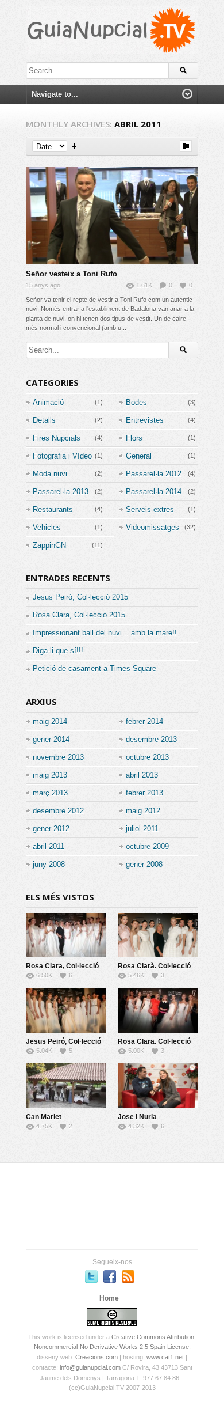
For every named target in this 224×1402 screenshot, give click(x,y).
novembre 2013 (58, 757)
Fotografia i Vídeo (62, 456)
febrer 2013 (144, 793)
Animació (48, 402)
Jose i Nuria (137, 1117)
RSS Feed (128, 1276)
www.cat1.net (165, 1357)
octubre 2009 (147, 846)
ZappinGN (49, 545)
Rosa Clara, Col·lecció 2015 (79, 615)
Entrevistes (145, 420)
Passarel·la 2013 (60, 491)
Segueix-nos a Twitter (91, 1276)
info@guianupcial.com (90, 1367)
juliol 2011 (142, 828)
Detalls (44, 420)
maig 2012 (143, 810)
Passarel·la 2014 (153, 491)
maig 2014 (50, 721)
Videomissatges (152, 527)
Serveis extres (150, 509)
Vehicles (47, 527)
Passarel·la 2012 (153, 473)
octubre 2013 (147, 757)
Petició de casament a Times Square (94, 668)
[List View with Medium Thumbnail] (186, 146)
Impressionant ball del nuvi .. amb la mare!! (105, 632)
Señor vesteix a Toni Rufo (71, 274)
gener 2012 (51, 828)
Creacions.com (96, 1357)
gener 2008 (144, 864)
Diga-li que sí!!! (58, 650)
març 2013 (50, 793)
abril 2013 (142, 775)
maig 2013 (50, 775)
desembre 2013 (151, 739)
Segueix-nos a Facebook (110, 1276)
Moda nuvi (50, 473)
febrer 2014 (144, 721)
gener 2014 (51, 739)
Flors (134, 438)
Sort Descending (75, 146)
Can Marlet (43, 1117)
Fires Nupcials (56, 438)
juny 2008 (49, 864)
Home (109, 1298)
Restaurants (53, 509)
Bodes (136, 402)
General (139, 456)
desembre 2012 (58, 810)
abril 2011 (48, 846)
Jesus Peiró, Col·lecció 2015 (80, 597)
